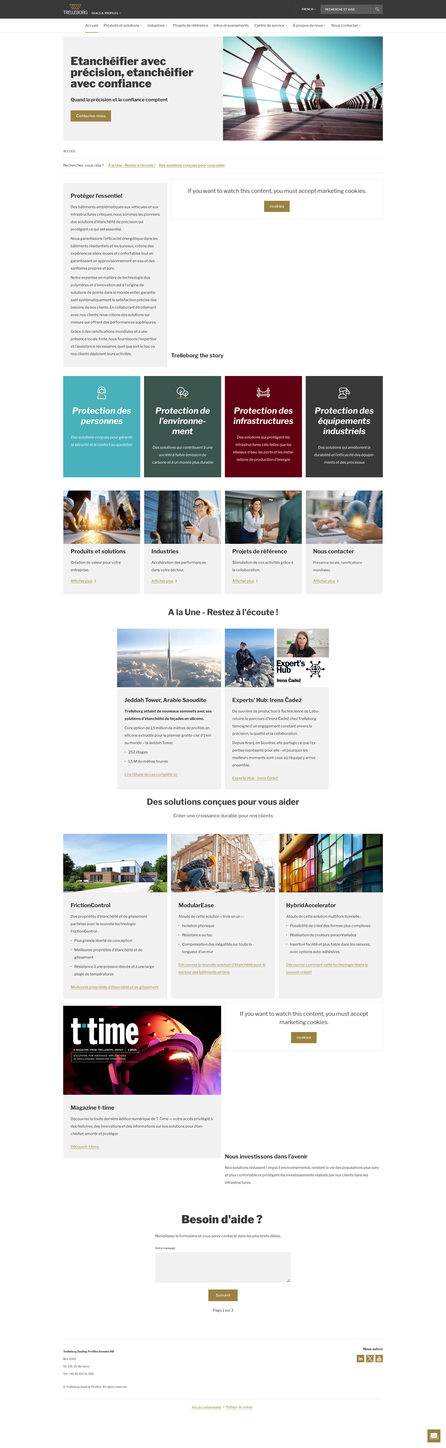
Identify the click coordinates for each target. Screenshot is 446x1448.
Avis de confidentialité (206, 1407)
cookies (277, 206)
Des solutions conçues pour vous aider (192, 165)
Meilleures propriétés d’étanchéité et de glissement (114, 987)
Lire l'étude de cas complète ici (151, 774)
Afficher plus (81, 581)
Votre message (165, 1248)
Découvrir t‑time (85, 1147)
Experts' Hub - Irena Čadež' (255, 778)
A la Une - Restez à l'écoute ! (131, 165)
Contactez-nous (90, 116)
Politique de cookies (239, 1407)
